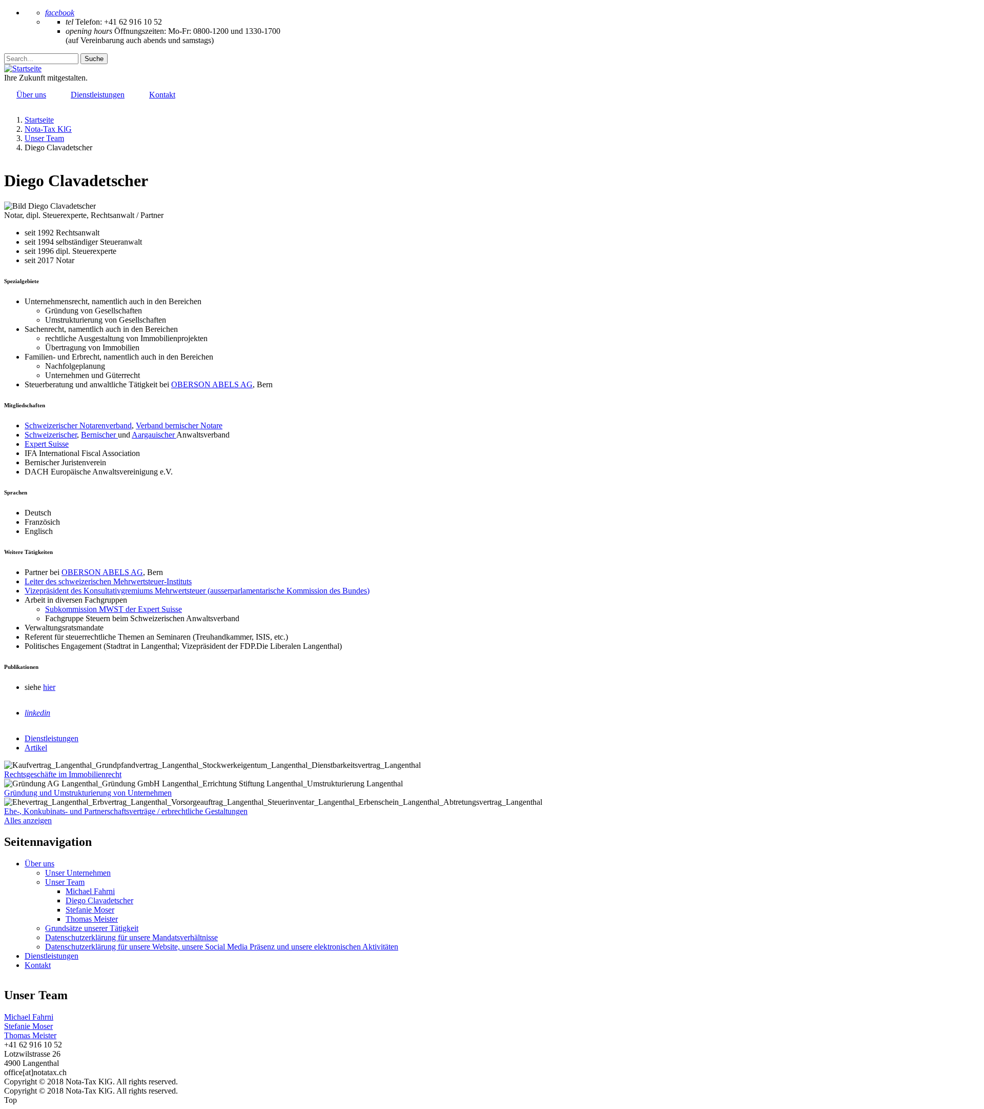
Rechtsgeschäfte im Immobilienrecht (62, 774)
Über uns (39, 863)
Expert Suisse (47, 444)
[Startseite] (23, 68)
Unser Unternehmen (78, 872)
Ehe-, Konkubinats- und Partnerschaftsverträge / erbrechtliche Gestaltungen (126, 811)
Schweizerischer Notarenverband (78, 425)
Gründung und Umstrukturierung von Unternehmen (88, 792)
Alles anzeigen (28, 820)
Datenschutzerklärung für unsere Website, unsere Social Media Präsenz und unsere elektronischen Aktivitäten (221, 946)
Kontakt (38, 965)
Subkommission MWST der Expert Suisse (113, 609)
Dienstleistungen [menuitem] (98, 94)
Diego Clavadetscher (99, 900)
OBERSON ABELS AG (212, 384)
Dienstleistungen (51, 956)
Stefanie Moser (90, 909)
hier (49, 687)
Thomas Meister (92, 919)
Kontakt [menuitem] (162, 94)
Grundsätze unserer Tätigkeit (91, 928)
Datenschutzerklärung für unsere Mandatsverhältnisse (131, 937)
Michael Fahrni (90, 891)
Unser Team (65, 882)
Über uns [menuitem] (31, 94)
